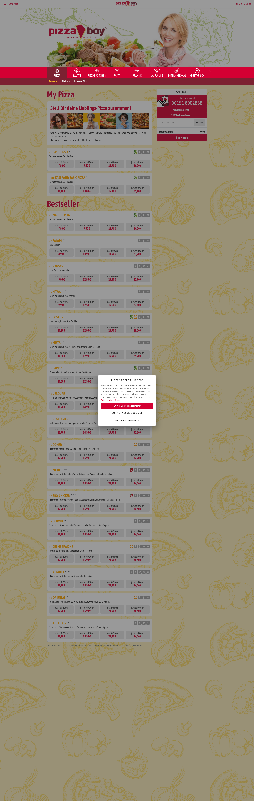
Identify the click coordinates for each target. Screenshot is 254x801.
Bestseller (53, 81)
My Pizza (66, 81)
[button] (43, 72)
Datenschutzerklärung (110, 400)
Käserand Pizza (80, 81)
